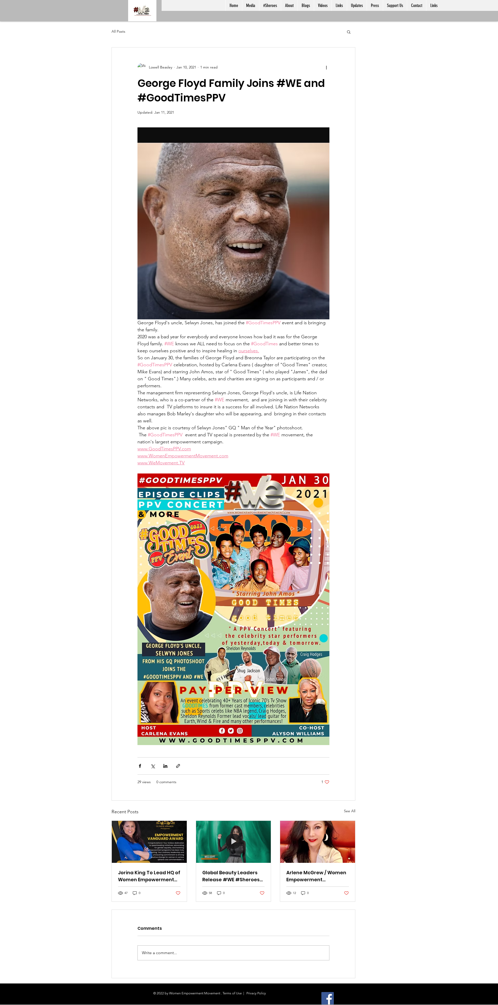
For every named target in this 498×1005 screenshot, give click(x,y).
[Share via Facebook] (139, 765)
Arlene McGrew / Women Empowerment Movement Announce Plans (316, 876)
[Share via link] (178, 765)
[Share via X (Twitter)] (152, 765)
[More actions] (326, 67)
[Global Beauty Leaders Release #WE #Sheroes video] (233, 842)
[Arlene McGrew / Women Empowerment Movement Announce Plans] (317, 842)
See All (349, 811)
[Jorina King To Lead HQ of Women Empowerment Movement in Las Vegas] (149, 842)
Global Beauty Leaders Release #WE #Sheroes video (231, 876)
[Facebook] (327, 998)
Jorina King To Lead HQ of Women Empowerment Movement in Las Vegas (149, 876)
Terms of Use (232, 993)
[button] (348, 32)
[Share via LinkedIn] (165, 765)
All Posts (118, 31)
